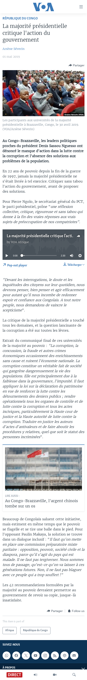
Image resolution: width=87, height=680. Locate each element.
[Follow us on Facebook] (16, 655)
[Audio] (35, 674)
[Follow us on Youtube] (35, 655)
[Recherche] (74, 674)
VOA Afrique (20, 242)
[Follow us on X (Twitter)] (26, 655)
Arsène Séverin (13, 49)
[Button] (76, 65)
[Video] (54, 674)
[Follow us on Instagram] (45, 655)
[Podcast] (64, 655)
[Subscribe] (74, 655)
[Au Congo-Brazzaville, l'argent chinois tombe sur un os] (43, 469)
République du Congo (20, 18)
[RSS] (55, 655)
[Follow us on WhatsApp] (7, 655)
